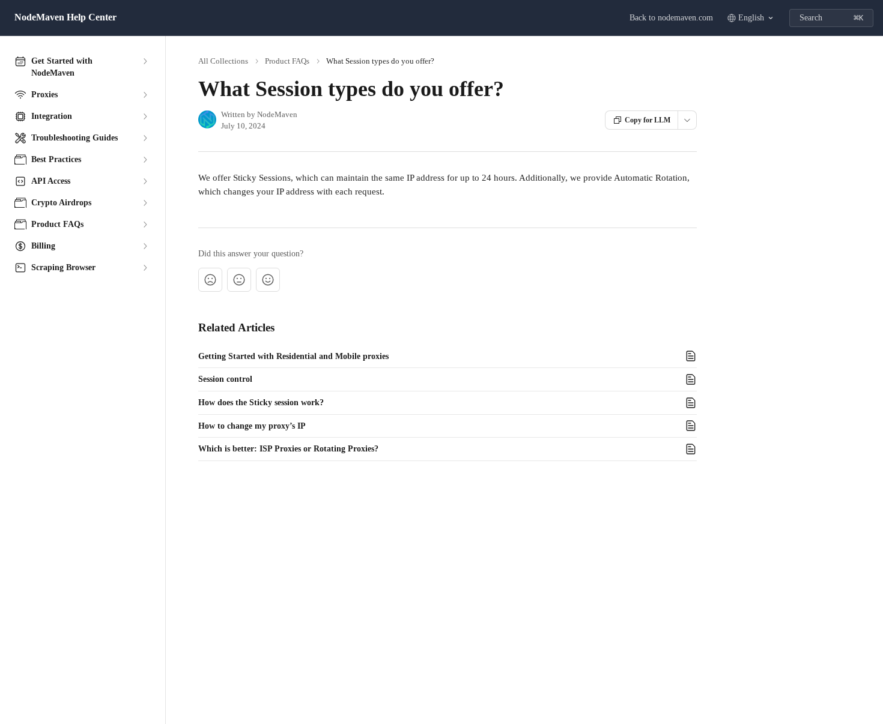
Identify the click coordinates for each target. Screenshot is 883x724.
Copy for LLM (647, 120)
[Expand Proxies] (144, 94)
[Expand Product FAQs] (144, 224)
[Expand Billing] (144, 246)
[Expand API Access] (144, 181)
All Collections (223, 60)
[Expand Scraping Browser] (144, 267)
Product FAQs (287, 60)
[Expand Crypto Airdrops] (144, 203)
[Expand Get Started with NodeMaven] (144, 61)
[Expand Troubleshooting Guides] (144, 138)
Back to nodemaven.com (671, 17)
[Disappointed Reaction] (210, 280)
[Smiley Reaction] (268, 280)
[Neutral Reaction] (239, 280)
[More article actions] (687, 120)
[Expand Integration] (144, 116)
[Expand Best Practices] (144, 159)
